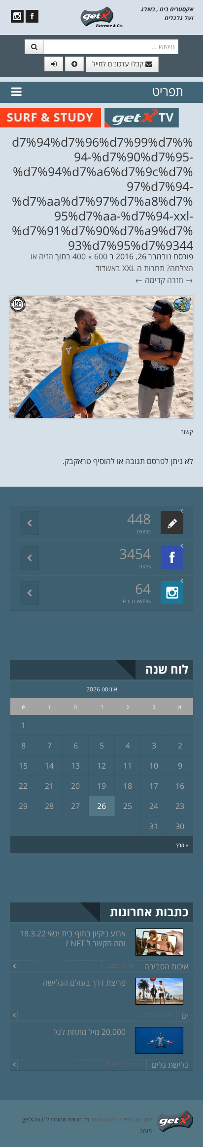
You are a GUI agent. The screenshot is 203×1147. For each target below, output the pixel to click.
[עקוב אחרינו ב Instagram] (17, 16)
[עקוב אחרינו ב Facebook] (32, 16)
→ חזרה (180, 280)
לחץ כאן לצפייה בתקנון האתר (121, 1119)
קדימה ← (150, 280)
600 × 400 (89, 256)
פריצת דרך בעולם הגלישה (84, 982)
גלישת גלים (170, 1064)
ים (184, 1015)
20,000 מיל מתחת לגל (90, 1031)
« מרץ (182, 844)
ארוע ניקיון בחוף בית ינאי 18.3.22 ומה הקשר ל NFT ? (73, 938)
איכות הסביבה (166, 966)
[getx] (101, 16)
